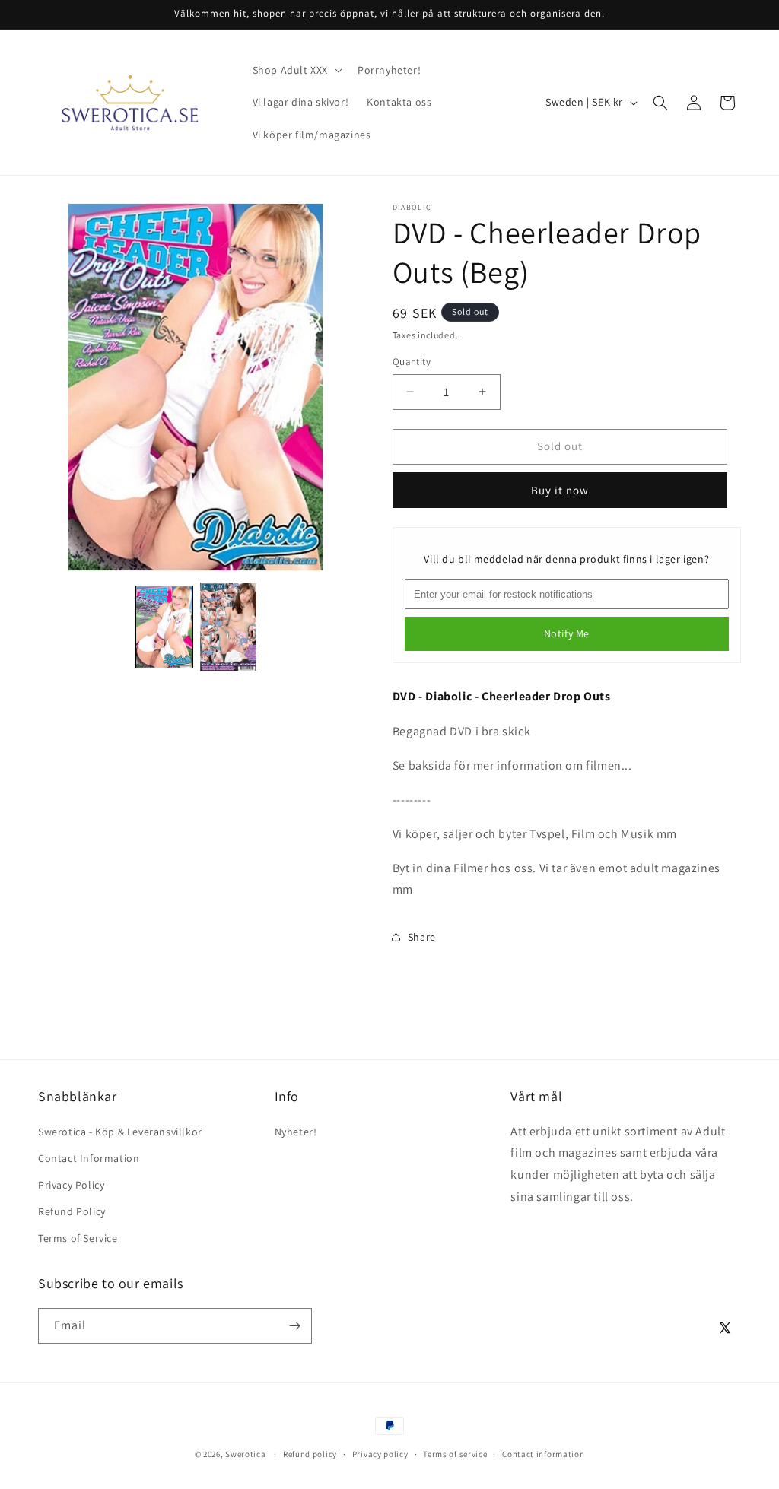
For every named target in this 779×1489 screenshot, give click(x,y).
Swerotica (245, 1454)
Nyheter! (296, 1131)
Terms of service (455, 1454)
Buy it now (560, 490)
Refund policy (310, 1454)
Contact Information (88, 1158)
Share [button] (422, 937)
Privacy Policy (71, 1185)
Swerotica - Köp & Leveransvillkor (120, 1131)
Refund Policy (72, 1211)
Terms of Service (78, 1238)
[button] (295, 70)
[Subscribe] (294, 1326)
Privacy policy (380, 1454)
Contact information (543, 1454)
